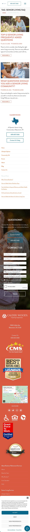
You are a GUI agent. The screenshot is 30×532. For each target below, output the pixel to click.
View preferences (15, 521)
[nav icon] (25, 4)
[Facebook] (9, 410)
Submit (15, 294)
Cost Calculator (5, 480)
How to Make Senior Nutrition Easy (10, 183)
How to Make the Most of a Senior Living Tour (13, 196)
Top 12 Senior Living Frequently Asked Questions (12, 37)
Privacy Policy (19, 530)
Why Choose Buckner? (7, 180)
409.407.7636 (14, 3)
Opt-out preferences (11, 530)
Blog (2, 166)
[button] (27, 498)
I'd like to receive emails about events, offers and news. (15, 281)
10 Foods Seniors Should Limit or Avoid (11, 193)
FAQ (2, 484)
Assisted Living (17, 43)
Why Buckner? (5, 477)
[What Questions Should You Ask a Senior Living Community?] (15, 70)
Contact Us (4, 170)
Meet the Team (5, 473)
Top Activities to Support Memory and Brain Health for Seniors (14, 188)
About (3, 163)
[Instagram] (17, 410)
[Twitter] (13, 410)
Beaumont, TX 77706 (15, 327)
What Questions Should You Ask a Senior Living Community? (15, 84)
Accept (15, 512)
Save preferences (15, 525)
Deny (15, 517)
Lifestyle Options (5, 151)
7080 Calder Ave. (15, 325)
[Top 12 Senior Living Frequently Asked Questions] (15, 24)
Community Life (5, 155)
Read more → (6, 55)
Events (3, 159)
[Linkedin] (20, 410)
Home (4, 12)
